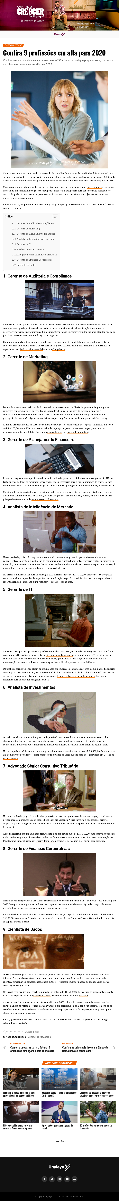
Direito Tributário (45, 840)
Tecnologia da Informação (59, 655)
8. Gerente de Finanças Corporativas (33, 259)
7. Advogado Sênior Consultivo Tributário (35, 254)
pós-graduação (94, 187)
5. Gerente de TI (22, 244)
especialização (54, 431)
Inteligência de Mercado (19, 581)
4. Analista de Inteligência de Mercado (34, 239)
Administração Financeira (44, 499)
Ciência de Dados (42, 995)
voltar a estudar (30, 1005)
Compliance (58, 349)
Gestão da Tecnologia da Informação (76, 676)
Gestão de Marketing (77, 431)
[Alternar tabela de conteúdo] (54, 216)
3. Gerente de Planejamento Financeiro (34, 233)
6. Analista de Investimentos (29, 249)
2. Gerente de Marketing (27, 228)
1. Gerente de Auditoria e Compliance (33, 223)
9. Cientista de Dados (25, 265)
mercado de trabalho (40, 1037)
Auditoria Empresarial (31, 349)
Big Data (83, 995)
